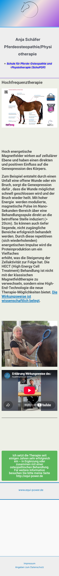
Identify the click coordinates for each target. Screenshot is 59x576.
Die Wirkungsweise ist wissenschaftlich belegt (29, 296)
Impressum (29, 563)
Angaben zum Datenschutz (29, 567)
